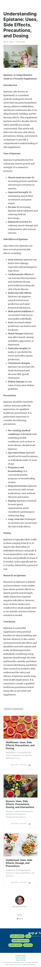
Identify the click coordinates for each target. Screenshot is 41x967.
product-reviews (15, 945)
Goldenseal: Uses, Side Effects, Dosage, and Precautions (19, 863)
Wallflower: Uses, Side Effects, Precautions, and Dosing (20, 745)
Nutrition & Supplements (14, 709)
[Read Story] (29, 765)
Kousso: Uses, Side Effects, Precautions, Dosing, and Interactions (20, 804)
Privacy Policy (20, 958)
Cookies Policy (20, 956)
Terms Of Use (20, 960)
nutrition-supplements (20, 940)
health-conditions (17, 936)
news (28, 936)
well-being (28, 945)
